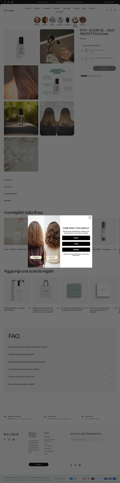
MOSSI (76, 250)
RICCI (76, 238)
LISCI (76, 244)
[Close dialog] (90, 217)
